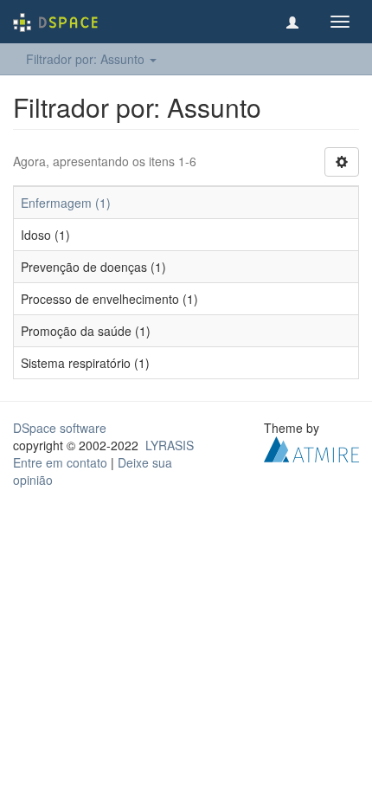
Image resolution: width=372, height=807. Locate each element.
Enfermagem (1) (66, 202)
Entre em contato (60, 462)
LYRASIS (169, 445)
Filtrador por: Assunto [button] (87, 59)
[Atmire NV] (311, 447)
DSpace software (59, 427)
